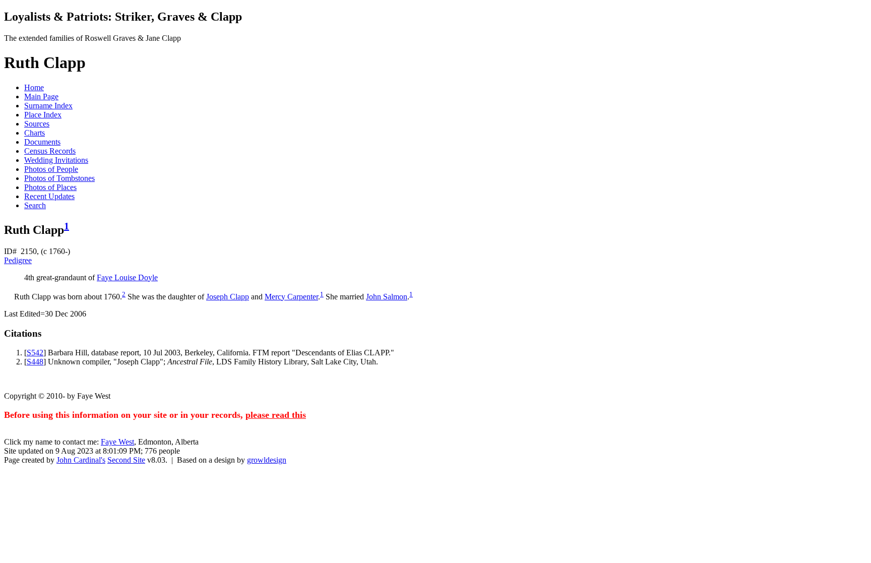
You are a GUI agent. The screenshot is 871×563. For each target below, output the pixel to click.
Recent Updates (49, 196)
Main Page (41, 96)
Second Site (126, 460)
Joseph (227, 296)
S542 (35, 352)
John (386, 296)
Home (34, 87)
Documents (42, 142)
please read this (275, 415)
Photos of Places (50, 187)
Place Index (42, 114)
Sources (36, 123)
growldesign (266, 460)
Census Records (50, 151)
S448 (35, 361)
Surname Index (48, 105)
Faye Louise (127, 277)
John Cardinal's (80, 460)
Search (35, 205)
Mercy (291, 296)
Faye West (117, 441)
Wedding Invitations (56, 160)
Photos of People (51, 169)
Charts (34, 133)
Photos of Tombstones (59, 178)
